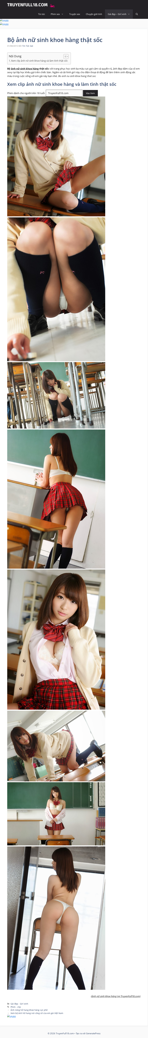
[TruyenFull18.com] (31, 4)
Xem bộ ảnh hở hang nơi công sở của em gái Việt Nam (37, 1013)
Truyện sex (74, 14)
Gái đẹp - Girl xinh (19, 1003)
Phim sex (55, 14)
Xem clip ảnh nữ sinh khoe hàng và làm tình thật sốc (39, 60)
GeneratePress (93, 1033)
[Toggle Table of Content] (64, 56)
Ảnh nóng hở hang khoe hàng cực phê (29, 1010)
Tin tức (41, 14)
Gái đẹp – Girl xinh (117, 14)
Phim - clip (16, 1007)
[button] (137, 14)
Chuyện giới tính (94, 14)
